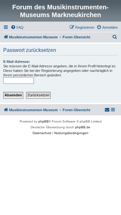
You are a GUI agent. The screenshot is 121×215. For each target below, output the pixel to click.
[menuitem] (17, 27)
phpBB (43, 121)
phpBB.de (82, 127)
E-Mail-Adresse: (16, 62)
